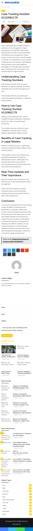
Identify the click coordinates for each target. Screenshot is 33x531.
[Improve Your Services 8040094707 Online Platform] (6, 413)
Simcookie (5, 491)
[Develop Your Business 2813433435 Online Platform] (6, 397)
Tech (3, 485)
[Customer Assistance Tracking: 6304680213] (24, 366)
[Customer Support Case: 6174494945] (24, 349)
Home (4, 7)
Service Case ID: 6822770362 (6, 372)
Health (4, 505)
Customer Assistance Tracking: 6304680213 (24, 372)
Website (3, 321)
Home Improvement (8, 499)
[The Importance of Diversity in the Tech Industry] (6, 436)
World (8, 7)
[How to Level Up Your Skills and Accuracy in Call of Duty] (6, 473)
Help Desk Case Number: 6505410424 (8, 356)
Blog (3, 497)
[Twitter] (9, 250)
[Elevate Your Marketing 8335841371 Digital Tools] (6, 421)
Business (5, 494)
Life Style (5, 502)
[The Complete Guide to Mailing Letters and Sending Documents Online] (6, 444)
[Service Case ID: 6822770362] (8, 366)
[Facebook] (5, 250)
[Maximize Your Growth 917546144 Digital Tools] (6, 405)
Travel (4, 508)
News (4, 514)
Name (3, 307)
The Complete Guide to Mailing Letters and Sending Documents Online (21, 444)
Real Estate (5, 511)
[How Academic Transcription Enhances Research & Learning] (6, 463)
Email (3, 314)
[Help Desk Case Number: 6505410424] (8, 349)
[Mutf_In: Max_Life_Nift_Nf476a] (6, 453)
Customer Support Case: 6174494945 (23, 356)
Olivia (3, 21)
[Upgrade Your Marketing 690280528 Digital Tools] (6, 388)
